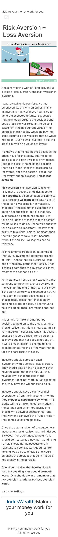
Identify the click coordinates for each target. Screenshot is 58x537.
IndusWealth (21, 501)
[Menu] (6, 17)
